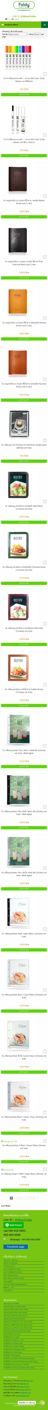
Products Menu (11, 25)
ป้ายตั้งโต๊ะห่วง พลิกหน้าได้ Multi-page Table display (20, 1361)
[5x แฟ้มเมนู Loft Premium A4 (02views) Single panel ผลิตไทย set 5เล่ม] (24, 424)
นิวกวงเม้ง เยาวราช (24, 1390)
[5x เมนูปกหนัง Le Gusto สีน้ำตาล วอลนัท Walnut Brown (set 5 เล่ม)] (24, 180)
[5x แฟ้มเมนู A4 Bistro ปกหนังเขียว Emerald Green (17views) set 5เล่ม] (24, 547)
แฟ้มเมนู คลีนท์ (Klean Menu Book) (15, 1313)
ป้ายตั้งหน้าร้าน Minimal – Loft (13, 1340)
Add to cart (24, 94)
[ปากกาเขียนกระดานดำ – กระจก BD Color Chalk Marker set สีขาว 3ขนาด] (24, 119)
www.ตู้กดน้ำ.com (25, 1393)
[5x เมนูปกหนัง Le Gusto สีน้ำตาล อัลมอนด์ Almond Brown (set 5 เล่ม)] (24, 302)
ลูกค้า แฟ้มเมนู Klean (10, 1275)
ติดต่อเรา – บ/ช (8, 1287)
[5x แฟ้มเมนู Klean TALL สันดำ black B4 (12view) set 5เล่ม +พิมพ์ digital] (24, 791)
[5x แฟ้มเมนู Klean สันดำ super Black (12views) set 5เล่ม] (24, 913)
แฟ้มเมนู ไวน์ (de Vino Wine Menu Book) (17, 1331)
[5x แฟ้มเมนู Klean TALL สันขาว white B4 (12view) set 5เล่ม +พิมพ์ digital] (24, 730)
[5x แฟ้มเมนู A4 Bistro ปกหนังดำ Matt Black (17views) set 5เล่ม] (24, 485)
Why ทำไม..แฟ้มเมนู (10, 1260)
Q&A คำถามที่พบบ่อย (10, 1263)
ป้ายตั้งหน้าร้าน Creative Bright (13, 1346)
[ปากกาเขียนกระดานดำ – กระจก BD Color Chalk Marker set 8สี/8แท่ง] (24, 58)
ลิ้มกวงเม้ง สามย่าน (23, 1387)
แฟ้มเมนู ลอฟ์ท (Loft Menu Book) (14, 1306)
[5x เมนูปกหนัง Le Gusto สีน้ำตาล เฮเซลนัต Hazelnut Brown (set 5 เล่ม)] (24, 363)
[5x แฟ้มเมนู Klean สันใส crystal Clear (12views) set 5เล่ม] (24, 1035)
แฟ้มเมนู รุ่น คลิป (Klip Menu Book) (15, 1316)
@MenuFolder (23, 1219)
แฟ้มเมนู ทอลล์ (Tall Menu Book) (14, 1319)
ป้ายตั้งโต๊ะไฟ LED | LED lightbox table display (18, 1368)
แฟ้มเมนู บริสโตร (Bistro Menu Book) (15, 1309)
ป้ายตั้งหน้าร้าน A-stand (11, 1337)
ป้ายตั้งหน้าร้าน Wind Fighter (12, 1352)
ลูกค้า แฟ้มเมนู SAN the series (13, 1278)
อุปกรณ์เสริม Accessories (12, 1334)
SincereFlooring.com (22, 1396)
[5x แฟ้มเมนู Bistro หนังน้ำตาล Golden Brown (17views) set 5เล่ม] (24, 669)
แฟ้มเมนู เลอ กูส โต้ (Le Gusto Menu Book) (17, 1328)
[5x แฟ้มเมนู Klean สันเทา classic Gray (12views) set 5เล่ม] (24, 1096)
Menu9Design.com (26, 1381)
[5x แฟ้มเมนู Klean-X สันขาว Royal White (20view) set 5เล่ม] (24, 1141)
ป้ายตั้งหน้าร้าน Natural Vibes (13, 1343)
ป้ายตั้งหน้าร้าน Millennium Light (14, 1349)
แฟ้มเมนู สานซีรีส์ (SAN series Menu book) (17, 1325)
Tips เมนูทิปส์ (7, 1281)
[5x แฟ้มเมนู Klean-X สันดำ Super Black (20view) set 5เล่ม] (24, 1170)
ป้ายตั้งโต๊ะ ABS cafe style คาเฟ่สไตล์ (16, 1364)
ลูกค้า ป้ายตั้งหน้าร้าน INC (12, 1269)
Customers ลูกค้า (9, 1266)
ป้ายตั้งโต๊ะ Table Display (11, 1355)
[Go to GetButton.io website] (42, 1407)
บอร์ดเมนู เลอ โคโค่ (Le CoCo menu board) (17, 1322)
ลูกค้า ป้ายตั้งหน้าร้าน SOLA (12, 1272)
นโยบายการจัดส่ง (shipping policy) (14, 1284)
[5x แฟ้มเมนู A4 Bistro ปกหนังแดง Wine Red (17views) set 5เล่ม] (24, 608)
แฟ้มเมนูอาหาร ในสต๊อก (11, 1303)
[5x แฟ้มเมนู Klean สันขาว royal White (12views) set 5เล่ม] (24, 974)
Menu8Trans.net (23, 1384)
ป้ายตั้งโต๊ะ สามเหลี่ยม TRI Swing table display (18, 1358)
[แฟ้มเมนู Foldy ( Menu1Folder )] (24, 6)
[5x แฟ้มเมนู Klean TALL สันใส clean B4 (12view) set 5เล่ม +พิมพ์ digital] (24, 852)
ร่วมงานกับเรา (8, 1290)
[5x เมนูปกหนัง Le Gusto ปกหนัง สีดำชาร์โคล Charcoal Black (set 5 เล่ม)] (24, 241)
